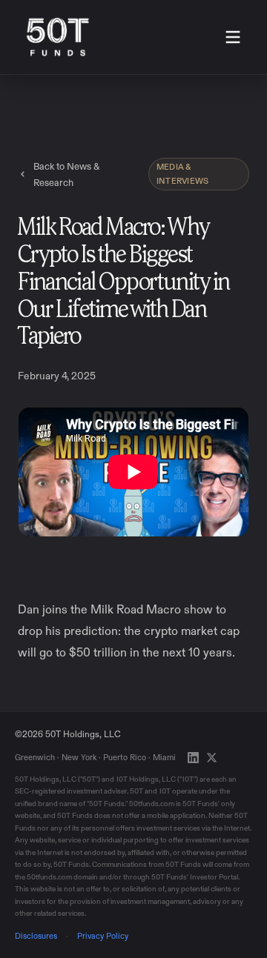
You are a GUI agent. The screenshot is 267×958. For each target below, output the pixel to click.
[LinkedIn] (193, 757)
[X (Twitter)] (211, 757)
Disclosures (36, 936)
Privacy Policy (102, 936)
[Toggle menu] (232, 37)
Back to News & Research (66, 174)
